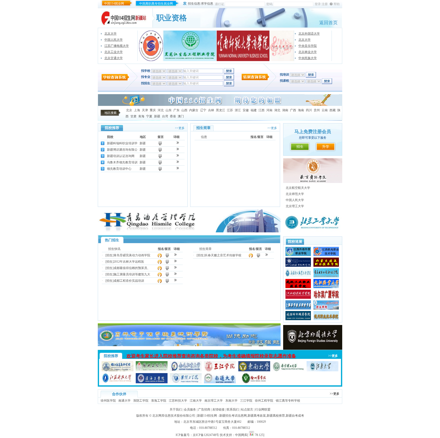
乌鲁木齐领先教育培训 (122, 162)
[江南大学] (322, 370)
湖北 (277, 110)
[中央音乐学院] (282, 46)
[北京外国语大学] (312, 348)
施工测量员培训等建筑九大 (132, 274)
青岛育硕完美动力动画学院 (132, 255)
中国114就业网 (114, 3)
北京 (129, 110)
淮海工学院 (158, 400)
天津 (145, 110)
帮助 (337, 4)
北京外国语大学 (309, 33)
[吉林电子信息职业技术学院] (189, 345)
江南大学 (196, 400)
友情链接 (218, 409)
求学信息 (207, 3)
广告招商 (204, 409)
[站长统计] (251, 435)
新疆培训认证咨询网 (120, 156)
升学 (325, 147)
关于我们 (176, 409)
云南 (325, 110)
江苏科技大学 (178, 400)
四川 (309, 110)
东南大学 (231, 400)
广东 (176, 110)
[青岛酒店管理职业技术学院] (189, 231)
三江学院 (246, 400)
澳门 (181, 116)
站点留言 (247, 409)
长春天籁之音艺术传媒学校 (223, 255)
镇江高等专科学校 (288, 400)
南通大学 (124, 400)
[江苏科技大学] (117, 382)
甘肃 (133, 116)
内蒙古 (193, 110)
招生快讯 (114, 249)
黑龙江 (220, 110)
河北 (161, 110)
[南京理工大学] (288, 370)
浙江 (238, 110)
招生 (300, 147)
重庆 (153, 110)
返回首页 (328, 22)
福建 (254, 110)
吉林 (211, 110)
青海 (141, 116)
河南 (269, 110)
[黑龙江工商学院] (151, 46)
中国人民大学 (113, 39)
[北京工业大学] (312, 233)
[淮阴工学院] (186, 382)
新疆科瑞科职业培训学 (122, 143)
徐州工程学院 (264, 400)
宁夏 (149, 116)
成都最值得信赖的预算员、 (132, 268)
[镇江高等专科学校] (117, 370)
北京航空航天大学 (298, 188)
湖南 (285, 110)
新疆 (157, 116)
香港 (173, 116)
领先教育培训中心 (119, 169)
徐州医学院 (108, 400)
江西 (261, 110)
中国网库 (241, 435)
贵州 (317, 110)
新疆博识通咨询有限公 (122, 149)
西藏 (332, 110)
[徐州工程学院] (152, 370)
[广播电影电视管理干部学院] (312, 182)
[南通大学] (220, 382)
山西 (184, 110)
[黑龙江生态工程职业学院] (189, 46)
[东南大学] (254, 370)
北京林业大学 (307, 52)
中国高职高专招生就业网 (156, 3)
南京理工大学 (213, 400)
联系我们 (233, 409)
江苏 (230, 110)
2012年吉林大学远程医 (129, 261)
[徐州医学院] (254, 382)
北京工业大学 (113, 52)
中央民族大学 (307, 58)
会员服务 (190, 409)
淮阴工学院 (140, 400)
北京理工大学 (295, 206)
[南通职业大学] (186, 370)
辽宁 (203, 110)
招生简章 (205, 249)
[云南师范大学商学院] (243, 46)
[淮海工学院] (152, 382)
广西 (293, 110)
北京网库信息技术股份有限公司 (173, 415)
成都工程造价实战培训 (129, 280)
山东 (169, 110)
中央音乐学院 (307, 46)
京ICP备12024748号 (206, 435)
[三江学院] (220, 370)
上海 (137, 110)
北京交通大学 (113, 58)
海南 (301, 110)
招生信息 (194, 3)
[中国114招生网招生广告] (220, 105)
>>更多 (180, 128)
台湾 (165, 116)
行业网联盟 (262, 409)
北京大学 (110, 33)
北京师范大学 (295, 194)
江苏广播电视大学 (116, 46)
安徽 (246, 110)
